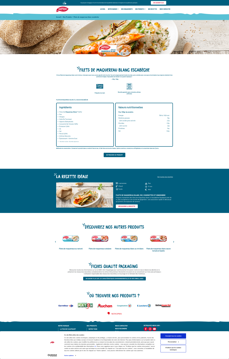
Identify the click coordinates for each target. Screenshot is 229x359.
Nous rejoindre (121, 328)
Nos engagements (127, 9)
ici (95, 346)
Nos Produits (139, 9)
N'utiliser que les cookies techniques (173, 349)
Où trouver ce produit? (114, 155)
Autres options (69, 355)
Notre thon (93, 329)
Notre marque (112, 9)
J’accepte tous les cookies (173, 336)
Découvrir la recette (126, 206)
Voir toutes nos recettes (165, 177)
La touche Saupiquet (68, 329)
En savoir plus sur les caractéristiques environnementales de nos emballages (114, 278)
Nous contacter (165, 9)
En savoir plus (158, 3)
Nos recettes (152, 9)
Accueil (102, 9)
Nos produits (92, 326)
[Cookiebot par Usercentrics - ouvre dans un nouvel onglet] (52, 355)
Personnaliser (172, 341)
